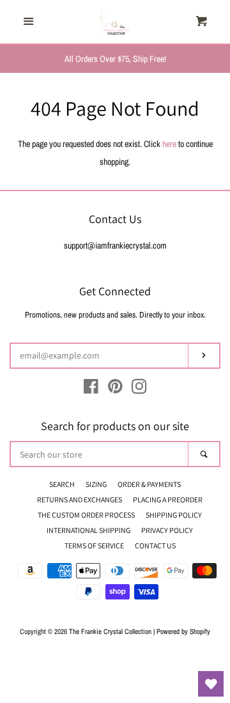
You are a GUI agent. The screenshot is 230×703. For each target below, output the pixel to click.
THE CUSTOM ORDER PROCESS (86, 515)
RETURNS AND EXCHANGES (79, 499)
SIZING (96, 484)
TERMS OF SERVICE (94, 545)
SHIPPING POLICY (174, 515)
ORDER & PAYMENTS (149, 484)
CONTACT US (155, 545)
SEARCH (62, 484)
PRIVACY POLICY (167, 530)
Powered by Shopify (183, 631)
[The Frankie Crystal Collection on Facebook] (91, 389)
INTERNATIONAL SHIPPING (88, 530)
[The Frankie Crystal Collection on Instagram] (139, 389)
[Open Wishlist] (211, 684)
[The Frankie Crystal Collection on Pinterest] (115, 389)
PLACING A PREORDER (168, 499)
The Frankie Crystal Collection (110, 631)
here (169, 144)
